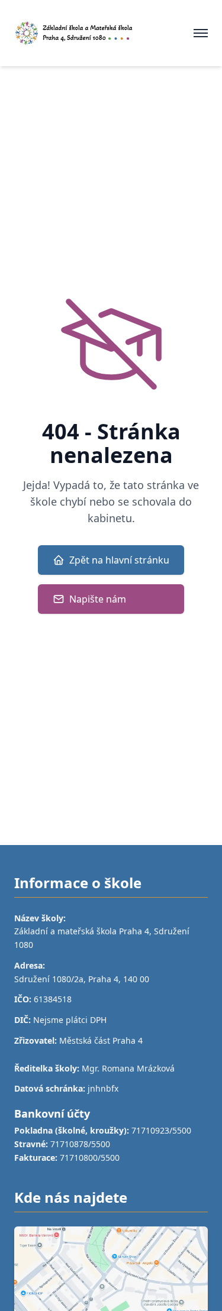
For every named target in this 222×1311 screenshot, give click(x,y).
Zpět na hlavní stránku (119, 560)
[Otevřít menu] (201, 33)
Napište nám (97, 599)
